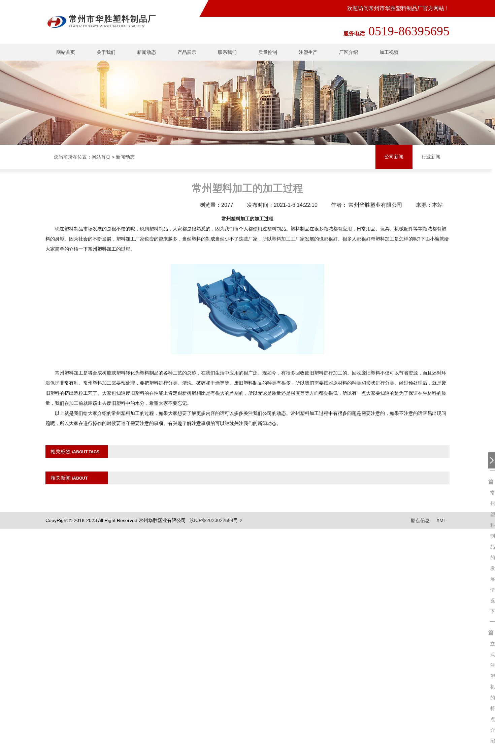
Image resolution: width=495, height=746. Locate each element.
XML (441, 520)
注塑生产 (308, 52)
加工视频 (389, 52)
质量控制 (267, 52)
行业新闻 (431, 156)
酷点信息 (420, 520)
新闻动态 (146, 52)
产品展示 (186, 52)
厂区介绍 (348, 52)
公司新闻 (394, 156)
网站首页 (65, 52)
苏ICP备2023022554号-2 (215, 520)
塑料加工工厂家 (288, 238)
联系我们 (227, 52)
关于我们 (106, 52)
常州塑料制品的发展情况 (492, 546)
